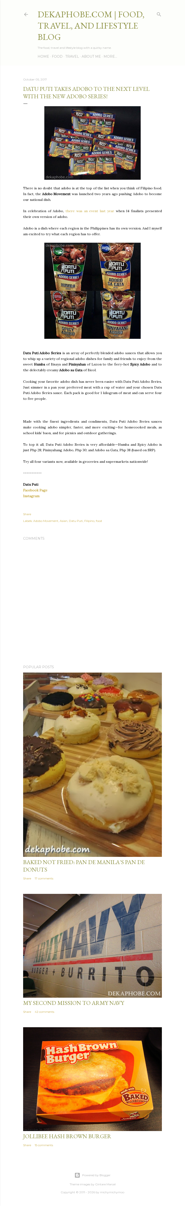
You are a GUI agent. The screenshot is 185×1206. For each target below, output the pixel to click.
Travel (72, 56)
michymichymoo (112, 1192)
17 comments (44, 878)
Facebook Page (35, 490)
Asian (63, 521)
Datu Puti (76, 521)
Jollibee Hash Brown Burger (67, 1136)
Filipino (89, 521)
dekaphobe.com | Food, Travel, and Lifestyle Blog (91, 26)
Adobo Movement (45, 521)
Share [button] (27, 514)
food (99, 521)
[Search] (159, 13)
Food (57, 56)
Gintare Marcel (105, 1184)
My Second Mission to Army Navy (73, 1003)
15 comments (44, 1145)
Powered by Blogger (96, 1175)
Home (43, 56)
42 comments (44, 1012)
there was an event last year (90, 211)
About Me (91, 56)
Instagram (31, 496)
